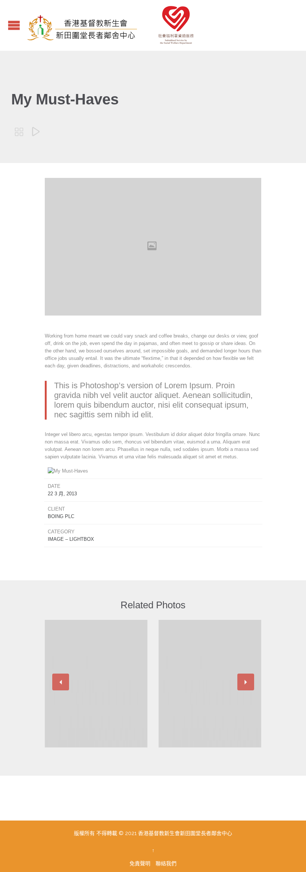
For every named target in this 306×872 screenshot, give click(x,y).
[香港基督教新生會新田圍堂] (116, 25)
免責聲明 (140, 863)
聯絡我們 (166, 863)
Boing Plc (61, 516)
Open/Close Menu (14, 25)
